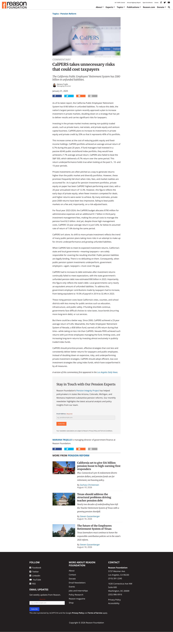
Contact (72, 574)
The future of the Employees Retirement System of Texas (94, 527)
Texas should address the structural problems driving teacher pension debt (94, 497)
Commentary (61, 59)
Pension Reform (68, 13)
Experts (109, 7)
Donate (160, 7)
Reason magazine (77, 598)
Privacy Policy (114, 599)
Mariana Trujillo (62, 439)
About (99, 7)
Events (156, 2)
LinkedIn (36, 575)
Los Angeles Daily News (107, 372)
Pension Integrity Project (87, 390)
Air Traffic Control (120, 2)
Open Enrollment (148, 2)
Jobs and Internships (78, 590)
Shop (71, 602)
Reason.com (149, 7)
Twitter (35, 571)
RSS (34, 583)
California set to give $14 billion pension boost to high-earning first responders (99, 466)
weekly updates (40, 595)
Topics (120, 7)
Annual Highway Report (134, 2)
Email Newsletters (77, 582)
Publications (133, 7)
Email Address (64, 414)
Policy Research (76, 594)
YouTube (37, 579)
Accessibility (113, 603)
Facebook (36, 567)
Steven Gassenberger (90, 516)
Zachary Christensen (89, 484)
